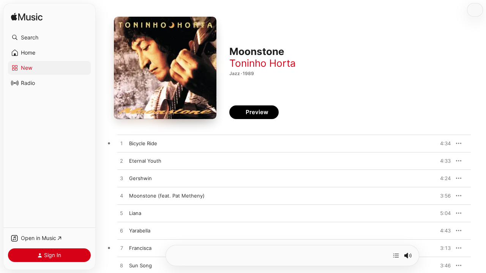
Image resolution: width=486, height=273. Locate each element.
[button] (49, 37)
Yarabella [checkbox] (139, 231)
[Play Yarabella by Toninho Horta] (121, 231)
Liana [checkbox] (135, 213)
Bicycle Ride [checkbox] (143, 143)
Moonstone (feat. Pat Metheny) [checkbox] (167, 196)
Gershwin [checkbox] (140, 178)
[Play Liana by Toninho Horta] (121, 213)
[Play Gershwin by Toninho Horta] (121, 178)
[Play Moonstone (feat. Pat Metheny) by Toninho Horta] (121, 196)
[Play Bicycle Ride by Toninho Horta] (121, 143)
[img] (27, 17)
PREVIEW (442, 143)
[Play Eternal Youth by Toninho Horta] (121, 161)
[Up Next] (396, 255)
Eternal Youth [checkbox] (145, 161)
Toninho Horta (262, 63)
